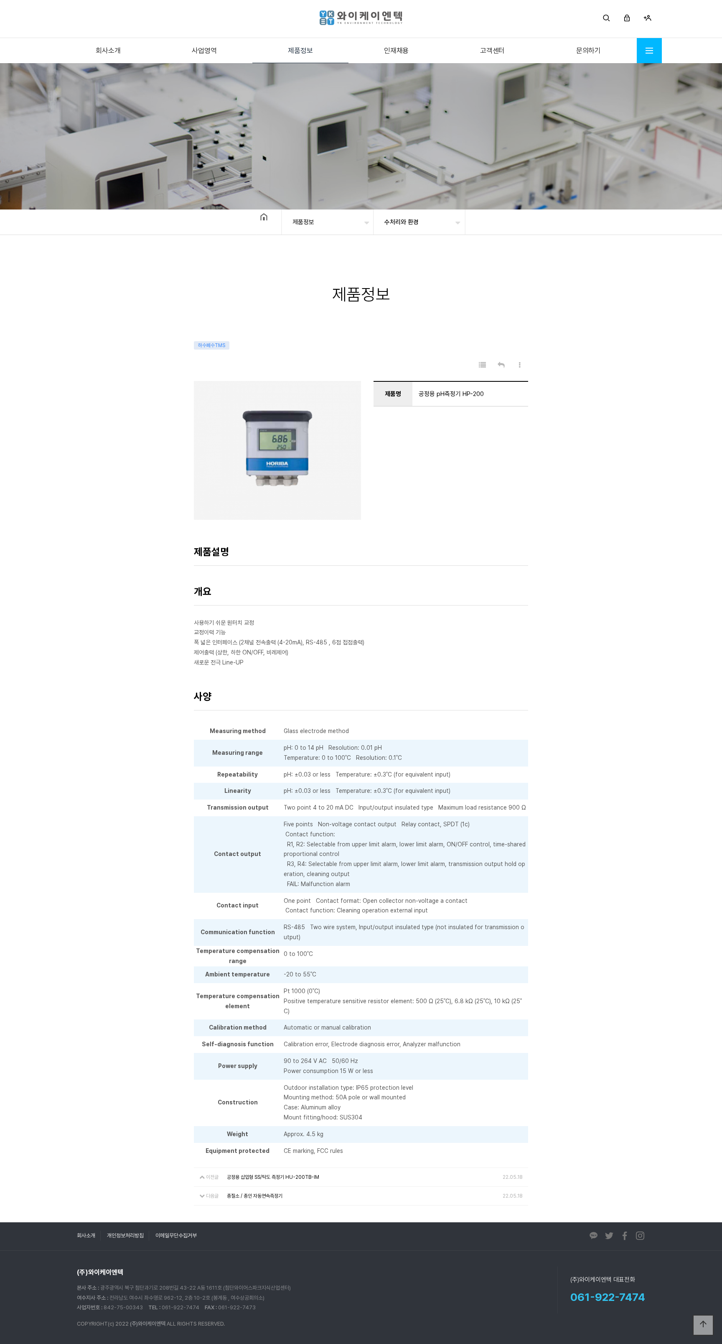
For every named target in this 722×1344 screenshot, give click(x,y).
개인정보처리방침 (125, 1235)
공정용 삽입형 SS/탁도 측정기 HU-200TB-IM (273, 1177)
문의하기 (588, 50)
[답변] (501, 365)
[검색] (606, 19)
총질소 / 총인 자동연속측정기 (254, 1196)
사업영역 (204, 50)
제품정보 (300, 50)
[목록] (482, 365)
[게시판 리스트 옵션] (520, 365)
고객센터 (492, 50)
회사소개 (108, 50)
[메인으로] (361, 17)
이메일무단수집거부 (176, 1235)
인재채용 (396, 50)
